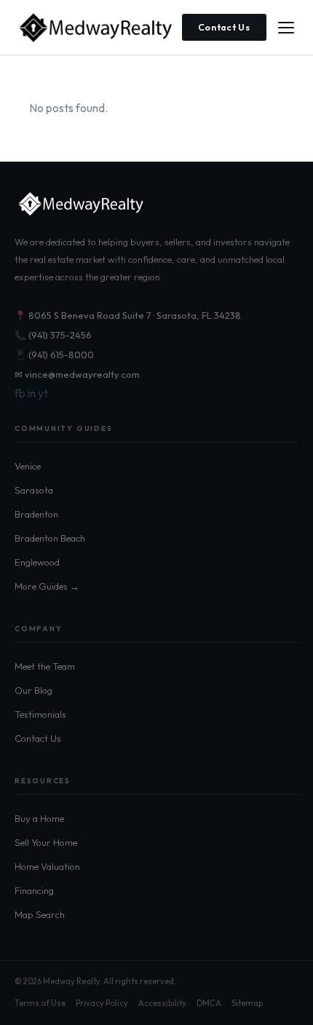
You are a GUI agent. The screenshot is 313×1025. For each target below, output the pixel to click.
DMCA (209, 1003)
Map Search (40, 914)
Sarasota (34, 490)
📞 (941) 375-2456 (53, 335)
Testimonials (40, 714)
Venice (28, 466)
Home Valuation (47, 866)
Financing (34, 890)
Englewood (37, 562)
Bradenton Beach (50, 538)
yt (43, 393)
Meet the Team (45, 666)
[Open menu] (286, 27)
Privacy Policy (102, 1003)
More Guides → (47, 586)
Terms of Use (40, 1003)
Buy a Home (39, 818)
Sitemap (247, 1003)
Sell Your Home (46, 842)
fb (20, 393)
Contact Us (224, 27)
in (32, 393)
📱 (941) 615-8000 (54, 354)
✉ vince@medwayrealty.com (77, 374)
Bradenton (36, 514)
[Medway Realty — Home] (95, 28)
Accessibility (162, 1003)
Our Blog (33, 690)
